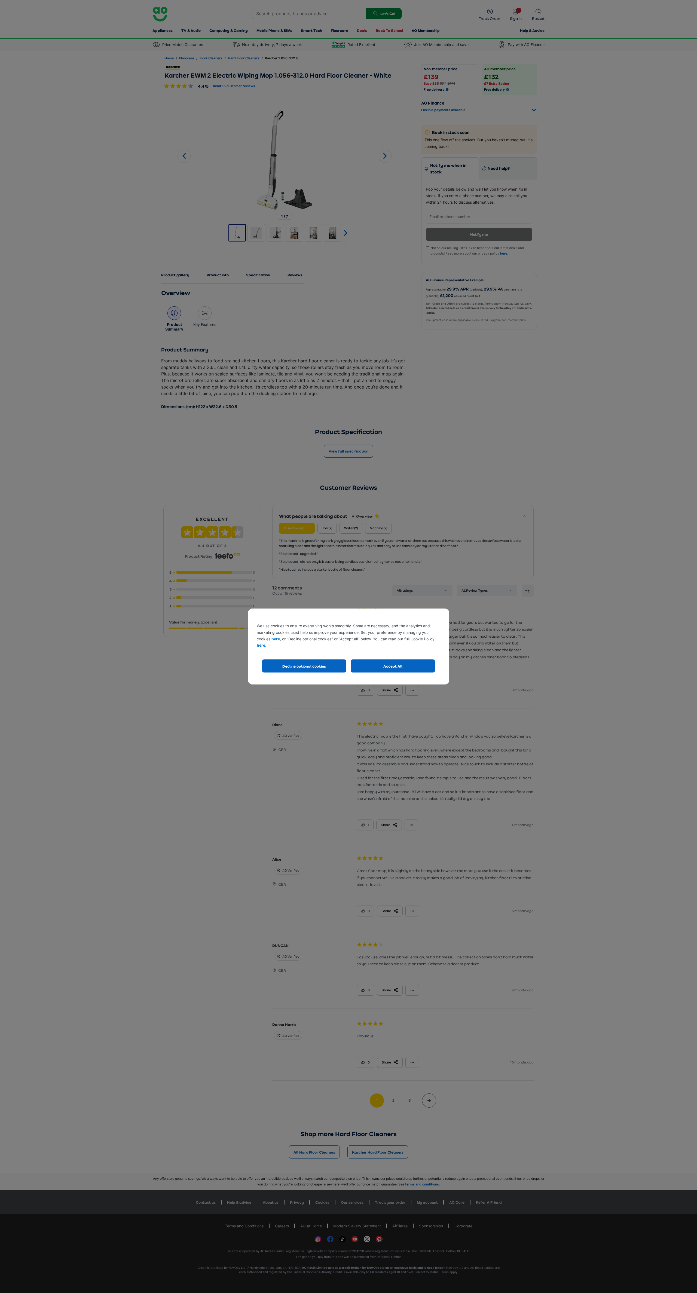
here (275, 639)
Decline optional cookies (304, 666)
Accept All (392, 666)
